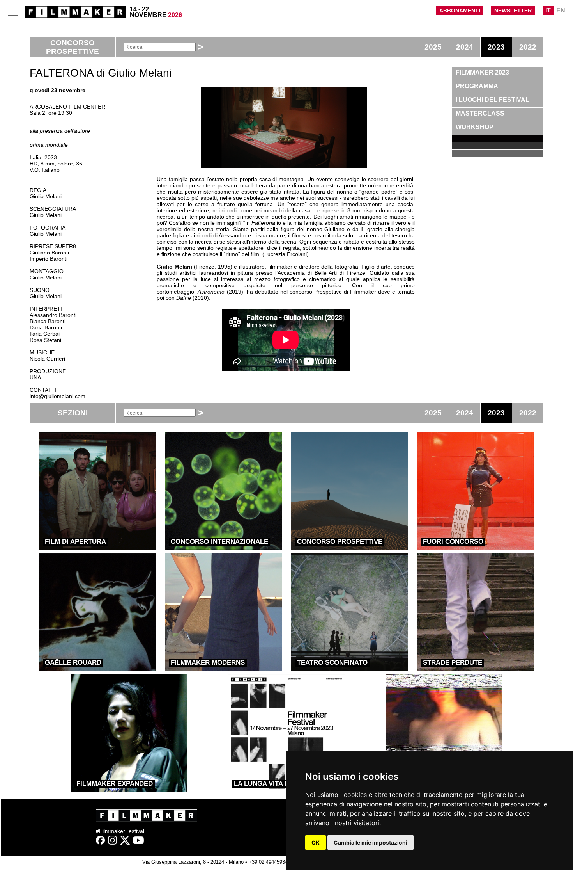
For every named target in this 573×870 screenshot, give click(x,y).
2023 (496, 47)
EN (560, 10)
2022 (527, 47)
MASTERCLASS (480, 113)
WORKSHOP (474, 127)
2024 (464, 47)
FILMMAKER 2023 (482, 72)
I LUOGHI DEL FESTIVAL (492, 99)
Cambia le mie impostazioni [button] (370, 842)
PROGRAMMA (477, 86)
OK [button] (315, 842)
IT (548, 10)
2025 (433, 47)
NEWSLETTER (513, 10)
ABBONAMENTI (459, 10)
